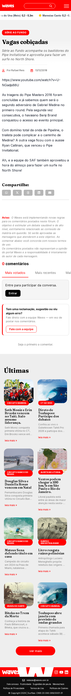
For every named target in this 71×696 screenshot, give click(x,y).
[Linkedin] (66, 672)
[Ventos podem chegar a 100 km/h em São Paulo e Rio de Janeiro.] (52, 480)
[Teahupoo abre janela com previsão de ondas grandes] (52, 612)
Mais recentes (45, 273)
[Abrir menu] (66, 6)
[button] (6, 193)
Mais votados (15, 273)
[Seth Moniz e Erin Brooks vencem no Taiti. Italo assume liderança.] (19, 411)
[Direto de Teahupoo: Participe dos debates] (52, 411)
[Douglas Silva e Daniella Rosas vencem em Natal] (19, 480)
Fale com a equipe (21, 329)
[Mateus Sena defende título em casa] (19, 547)
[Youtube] (61, 672)
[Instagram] (56, 672)
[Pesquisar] (50, 6)
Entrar (13, 293)
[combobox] (39, 6)
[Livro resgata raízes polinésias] (52, 547)
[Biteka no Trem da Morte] (19, 612)
